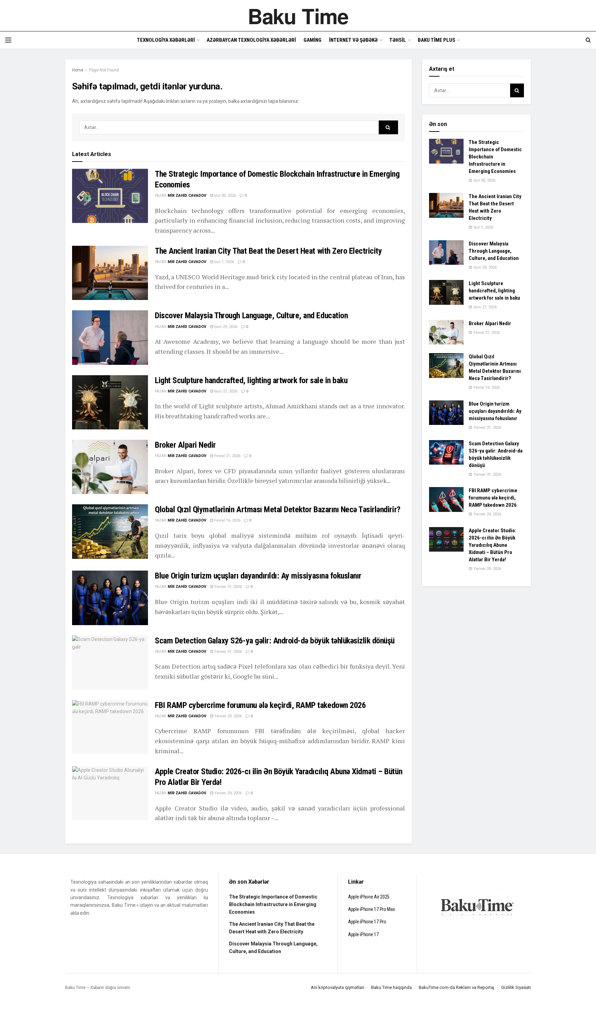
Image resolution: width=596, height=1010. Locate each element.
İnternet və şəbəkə (353, 40)
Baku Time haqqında (391, 987)
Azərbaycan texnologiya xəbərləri (251, 40)
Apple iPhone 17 (363, 934)
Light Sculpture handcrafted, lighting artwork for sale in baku (251, 380)
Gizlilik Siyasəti (516, 987)
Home (77, 70)
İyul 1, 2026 (223, 262)
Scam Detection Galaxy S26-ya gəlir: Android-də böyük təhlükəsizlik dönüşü (275, 640)
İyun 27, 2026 (225, 391)
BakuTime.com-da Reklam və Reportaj (456, 987)
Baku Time (298, 15)
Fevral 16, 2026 (226, 520)
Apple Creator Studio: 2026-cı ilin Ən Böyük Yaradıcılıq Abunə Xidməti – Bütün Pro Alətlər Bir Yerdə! (492, 545)
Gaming (312, 40)
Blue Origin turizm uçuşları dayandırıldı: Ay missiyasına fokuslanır (258, 576)
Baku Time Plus (436, 40)
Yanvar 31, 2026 (227, 586)
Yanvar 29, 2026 (227, 716)
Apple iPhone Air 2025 (368, 897)
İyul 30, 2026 (224, 195)
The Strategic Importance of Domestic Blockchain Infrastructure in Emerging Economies (273, 904)
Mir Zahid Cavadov (187, 195)
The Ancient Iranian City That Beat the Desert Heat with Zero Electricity (268, 251)
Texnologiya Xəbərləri (166, 40)
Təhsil (397, 40)
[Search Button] (388, 127)
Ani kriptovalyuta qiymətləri (337, 987)
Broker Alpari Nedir (185, 445)
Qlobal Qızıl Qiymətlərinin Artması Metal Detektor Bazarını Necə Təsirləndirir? (277, 509)
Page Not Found (104, 70)
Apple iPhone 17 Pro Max (371, 909)
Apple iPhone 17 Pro (367, 921)
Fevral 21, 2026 (226, 456)
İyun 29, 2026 (225, 326)
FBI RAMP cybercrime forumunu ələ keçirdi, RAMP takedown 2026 (260, 705)
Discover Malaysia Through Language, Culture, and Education (251, 315)
